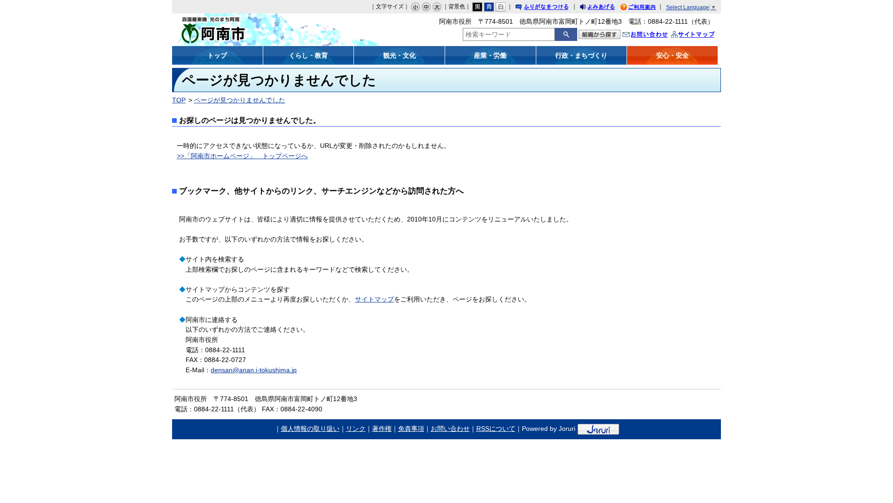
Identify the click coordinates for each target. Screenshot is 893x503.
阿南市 (240, 29)
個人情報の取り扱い (310, 428)
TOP (179, 100)
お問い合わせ (654, 36)
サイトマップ (702, 36)
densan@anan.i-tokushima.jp (254, 370)
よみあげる (605, 8)
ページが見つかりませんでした (239, 100)
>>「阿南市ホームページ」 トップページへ (242, 156)
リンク (356, 428)
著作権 (382, 428)
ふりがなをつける (550, 8)
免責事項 (411, 428)
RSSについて (495, 428)
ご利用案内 (645, 8)
